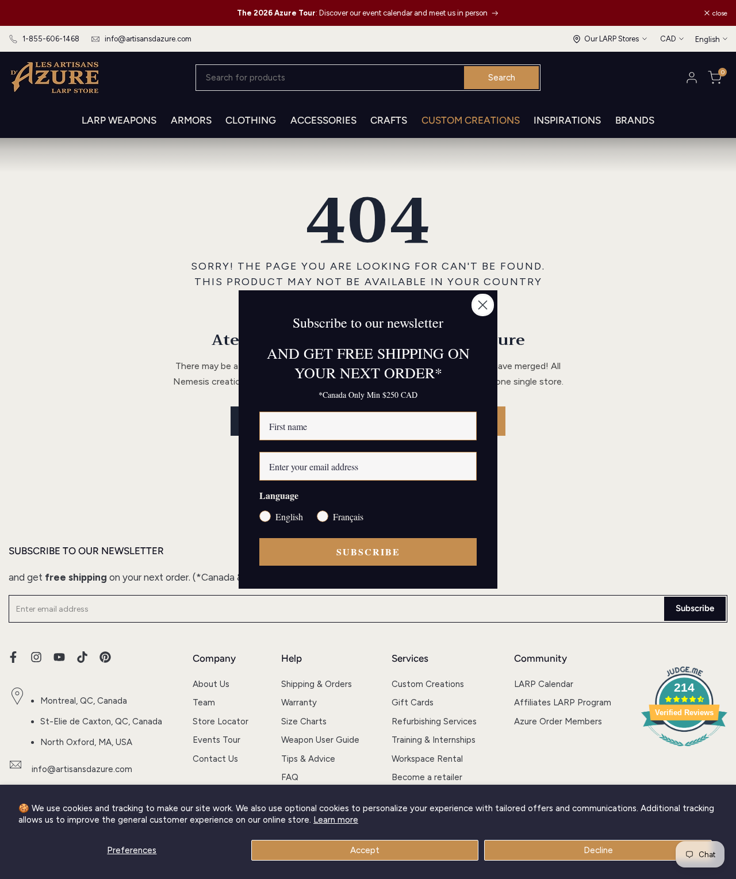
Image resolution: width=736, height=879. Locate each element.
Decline (598, 850)
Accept (364, 850)
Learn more (335, 820)
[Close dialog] (483, 305)
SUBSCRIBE (368, 551)
